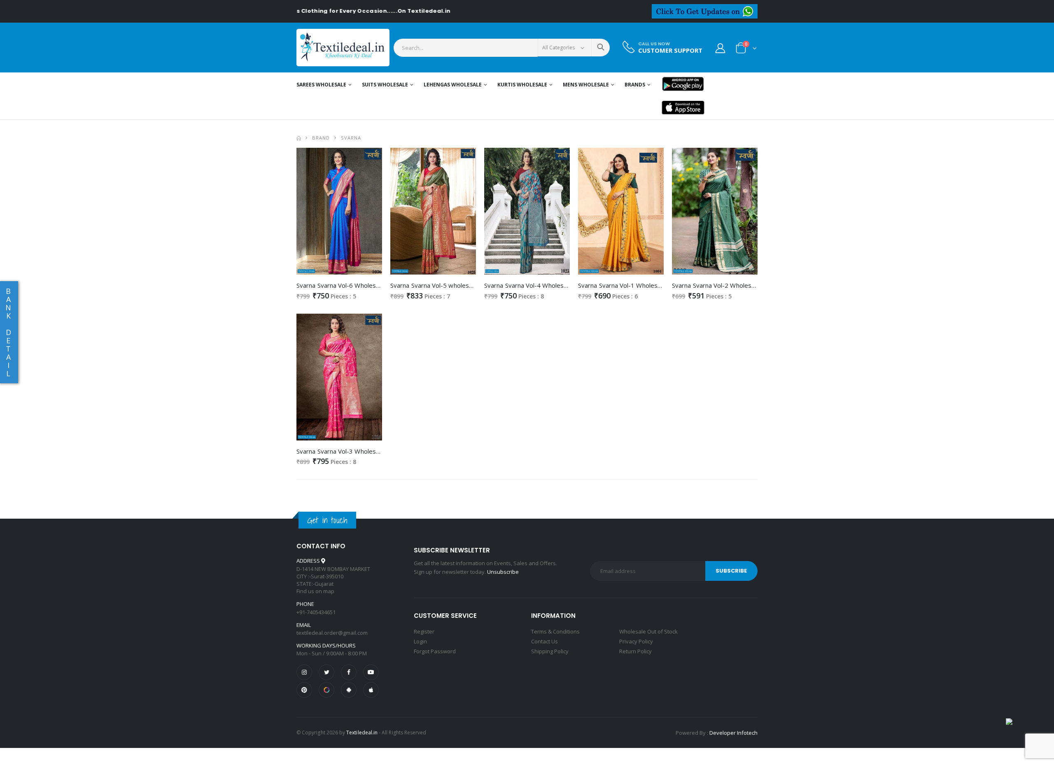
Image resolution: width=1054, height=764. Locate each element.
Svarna (351, 138)
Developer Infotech (733, 732)
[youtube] (371, 672)
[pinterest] (304, 690)
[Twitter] (326, 672)
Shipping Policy (550, 651)
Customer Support (670, 50)
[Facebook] (349, 672)
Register (424, 631)
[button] (746, 50)
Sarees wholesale (321, 84)
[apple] (371, 690)
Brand (321, 138)
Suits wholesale (385, 84)
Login (420, 641)
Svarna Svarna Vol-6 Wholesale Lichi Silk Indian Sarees (372, 285)
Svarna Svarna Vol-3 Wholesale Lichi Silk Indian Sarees (372, 451)
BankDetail (8, 332)
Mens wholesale (586, 84)
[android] (349, 690)
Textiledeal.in (362, 732)
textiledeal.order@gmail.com (332, 632)
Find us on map (315, 591)
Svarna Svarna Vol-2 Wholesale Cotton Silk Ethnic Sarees (752, 285)
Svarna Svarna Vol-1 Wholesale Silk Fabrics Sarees (649, 285)
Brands (635, 84)
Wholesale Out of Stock (648, 631)
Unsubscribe (503, 571)
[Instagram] (304, 672)
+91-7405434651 (316, 612)
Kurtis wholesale (522, 84)
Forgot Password (435, 651)
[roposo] (326, 690)
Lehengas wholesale (453, 84)
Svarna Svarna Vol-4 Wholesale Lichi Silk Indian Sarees (560, 285)
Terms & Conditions (555, 631)
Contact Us (544, 641)
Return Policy (635, 651)
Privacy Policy (636, 641)
